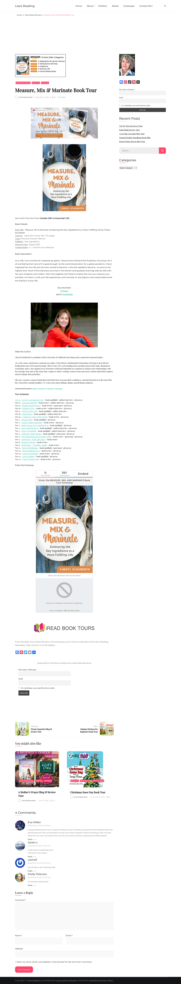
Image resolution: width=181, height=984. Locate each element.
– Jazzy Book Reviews (29, 428)
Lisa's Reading (25, 6)
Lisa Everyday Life (29, 411)
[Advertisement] (90, 35)
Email (20, 679)
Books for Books (28, 442)
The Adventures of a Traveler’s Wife (36, 436)
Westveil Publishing (30, 448)
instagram (50, 388)
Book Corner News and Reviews (35, 425)
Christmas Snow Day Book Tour (87, 792)
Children (102, 6)
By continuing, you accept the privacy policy (38, 688)
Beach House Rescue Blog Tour (132, 141)
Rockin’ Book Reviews (31, 405)
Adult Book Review (23, 83)
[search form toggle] (165, 6)
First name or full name (27, 669)
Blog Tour (35, 83)
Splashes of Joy (28, 408)
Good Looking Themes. (66, 980)
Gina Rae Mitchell (29, 402)
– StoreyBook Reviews (30, 451)
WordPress (94, 980)
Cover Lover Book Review (33, 400)
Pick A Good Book (29, 431)
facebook (42, 388)
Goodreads (68, 294)
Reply (30, 839)
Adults (115, 6)
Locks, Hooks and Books (32, 422)
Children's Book (98, 781)
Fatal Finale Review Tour (129, 130)
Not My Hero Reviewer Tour (131, 126)
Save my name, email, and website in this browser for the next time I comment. (54, 962)
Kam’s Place (27, 414)
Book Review (85, 781)
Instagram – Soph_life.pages (33, 439)
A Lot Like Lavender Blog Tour (132, 133)
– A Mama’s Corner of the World (34, 417)
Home (78, 6)
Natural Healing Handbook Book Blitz (135, 137)
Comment (20, 900)
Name (18, 935)
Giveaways (128, 6)
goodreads (58, 388)
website (34, 388)
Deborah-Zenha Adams (31, 434)
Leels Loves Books (30, 453)
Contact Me (145, 6)
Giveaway (44, 83)
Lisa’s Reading (28, 456)
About (90, 6)
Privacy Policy (106, 980)
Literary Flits (26, 419)
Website (19, 949)
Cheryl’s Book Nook (30, 459)
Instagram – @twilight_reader (34, 445)
